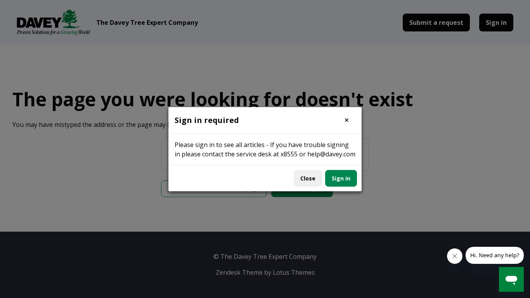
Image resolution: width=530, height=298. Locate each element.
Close (307, 178)
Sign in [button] (341, 178)
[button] (346, 120)
